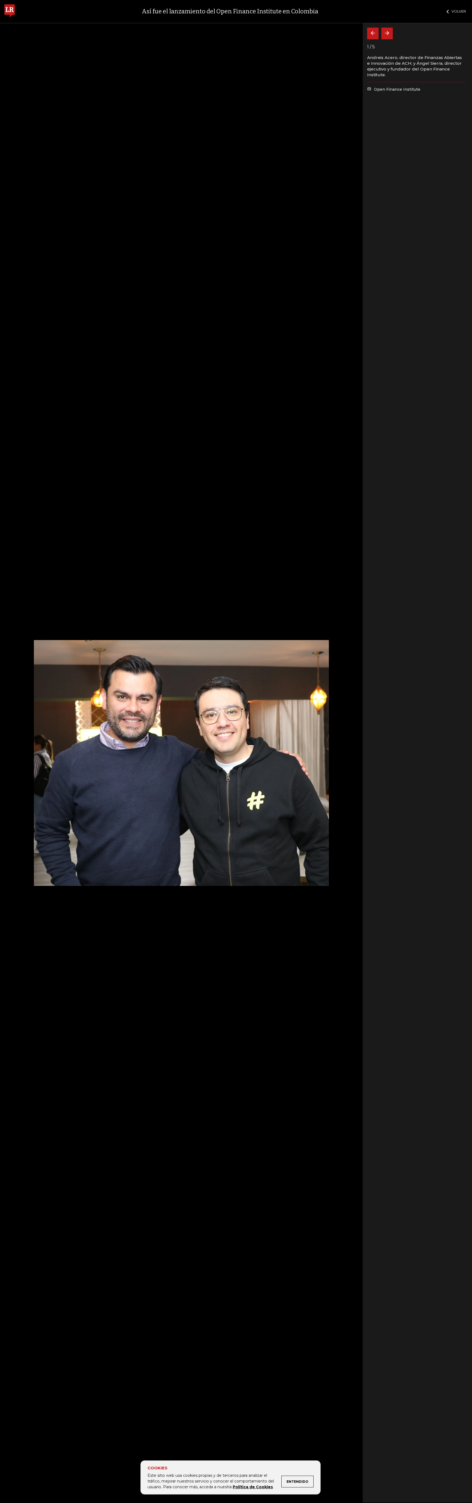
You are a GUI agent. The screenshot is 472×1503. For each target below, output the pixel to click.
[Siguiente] (387, 33)
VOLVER (459, 11)
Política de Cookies (253, 1486)
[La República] (9, 11)
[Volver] (373, 33)
